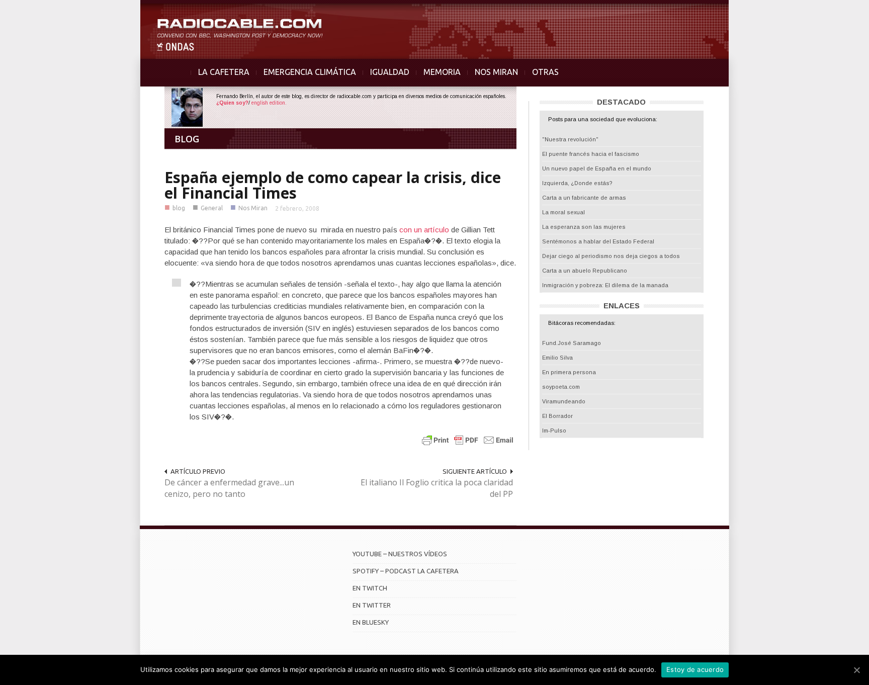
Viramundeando (563, 401)
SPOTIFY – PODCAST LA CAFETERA (406, 570)
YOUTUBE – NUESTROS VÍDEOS (400, 553)
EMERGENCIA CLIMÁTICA (310, 71)
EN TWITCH (370, 587)
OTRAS (545, 71)
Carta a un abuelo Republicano (584, 271)
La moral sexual (563, 212)
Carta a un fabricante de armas (584, 198)
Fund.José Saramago (571, 343)
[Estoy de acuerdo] (856, 670)
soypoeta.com (561, 387)
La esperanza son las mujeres (584, 227)
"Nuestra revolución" (570, 139)
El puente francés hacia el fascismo (590, 154)
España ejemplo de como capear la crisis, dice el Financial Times (332, 185)
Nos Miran (253, 208)
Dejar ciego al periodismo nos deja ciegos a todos (611, 256)
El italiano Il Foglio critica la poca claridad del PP (437, 488)
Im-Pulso (554, 430)
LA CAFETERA (223, 71)
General (212, 208)
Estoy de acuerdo (695, 669)
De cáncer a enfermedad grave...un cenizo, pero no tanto (229, 488)
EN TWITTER (372, 605)
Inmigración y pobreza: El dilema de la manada (605, 285)
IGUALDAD (389, 71)
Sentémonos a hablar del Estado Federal (598, 241)
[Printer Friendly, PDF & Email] (467, 440)
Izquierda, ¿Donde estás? (577, 183)
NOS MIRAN (496, 71)
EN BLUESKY (371, 622)
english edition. (269, 103)
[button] (835, 13)
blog (178, 208)
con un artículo (425, 229)
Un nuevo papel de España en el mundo (596, 168)
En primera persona (569, 372)
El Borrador (557, 416)
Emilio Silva (557, 358)
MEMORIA (442, 71)
